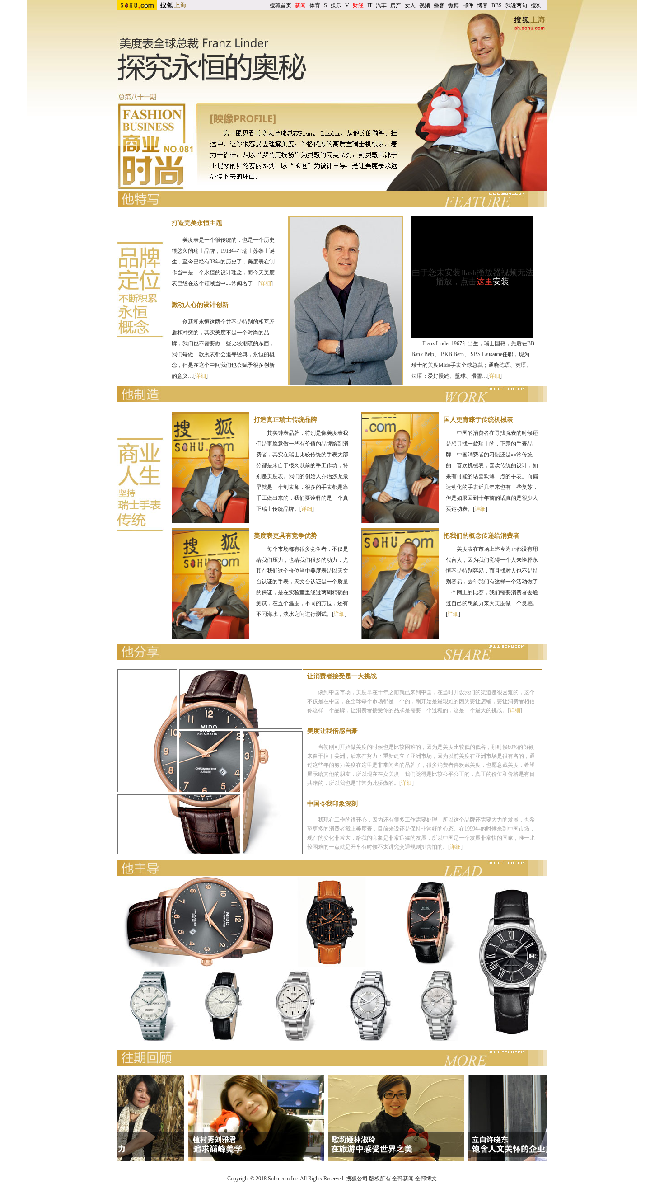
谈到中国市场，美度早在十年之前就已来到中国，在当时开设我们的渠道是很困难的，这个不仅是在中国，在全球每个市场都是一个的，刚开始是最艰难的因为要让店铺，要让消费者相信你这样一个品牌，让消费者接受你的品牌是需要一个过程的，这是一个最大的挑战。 (421, 701)
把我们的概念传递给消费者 (481, 535)
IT (369, 5)
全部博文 (426, 1178)
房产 (395, 5)
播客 (439, 5)
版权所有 (380, 1178)
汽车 (381, 5)
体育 (314, 5)
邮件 (468, 5)
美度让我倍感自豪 (332, 731)
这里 (485, 281)
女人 (410, 5)
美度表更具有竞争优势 (285, 535)
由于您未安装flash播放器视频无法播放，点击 (472, 277)
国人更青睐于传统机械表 (478, 419)
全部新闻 (403, 1178)
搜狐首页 (280, 5)
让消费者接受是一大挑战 (342, 676)
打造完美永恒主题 (197, 223)
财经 (358, 5)
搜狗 (536, 5)
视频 (424, 5)
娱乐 (336, 5)
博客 (482, 5)
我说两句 (516, 5)
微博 (453, 5)
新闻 (300, 5)
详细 (265, 283)
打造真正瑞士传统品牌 (285, 419)
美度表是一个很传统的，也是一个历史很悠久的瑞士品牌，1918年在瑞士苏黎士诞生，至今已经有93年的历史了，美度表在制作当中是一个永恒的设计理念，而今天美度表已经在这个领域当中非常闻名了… (223, 261)
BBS (496, 5)
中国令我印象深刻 (332, 803)
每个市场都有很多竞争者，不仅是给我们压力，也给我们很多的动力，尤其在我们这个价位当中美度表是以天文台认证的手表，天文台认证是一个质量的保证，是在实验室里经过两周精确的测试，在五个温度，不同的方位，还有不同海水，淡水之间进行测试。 (302, 581)
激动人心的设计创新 (200, 304)
